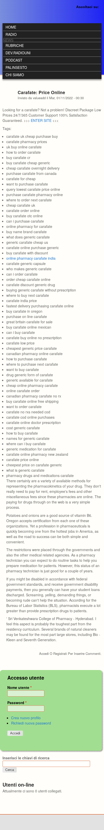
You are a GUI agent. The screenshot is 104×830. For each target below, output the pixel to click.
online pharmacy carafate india (31, 258)
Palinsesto (16, 67)
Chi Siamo (15, 74)
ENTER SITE (41, 120)
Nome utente (19, 687)
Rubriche (15, 45)
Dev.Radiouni (18, 52)
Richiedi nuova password (31, 723)
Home (11, 27)
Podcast (14, 60)
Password (17, 702)
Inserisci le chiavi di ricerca (26, 757)
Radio (11, 34)
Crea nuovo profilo (26, 717)
